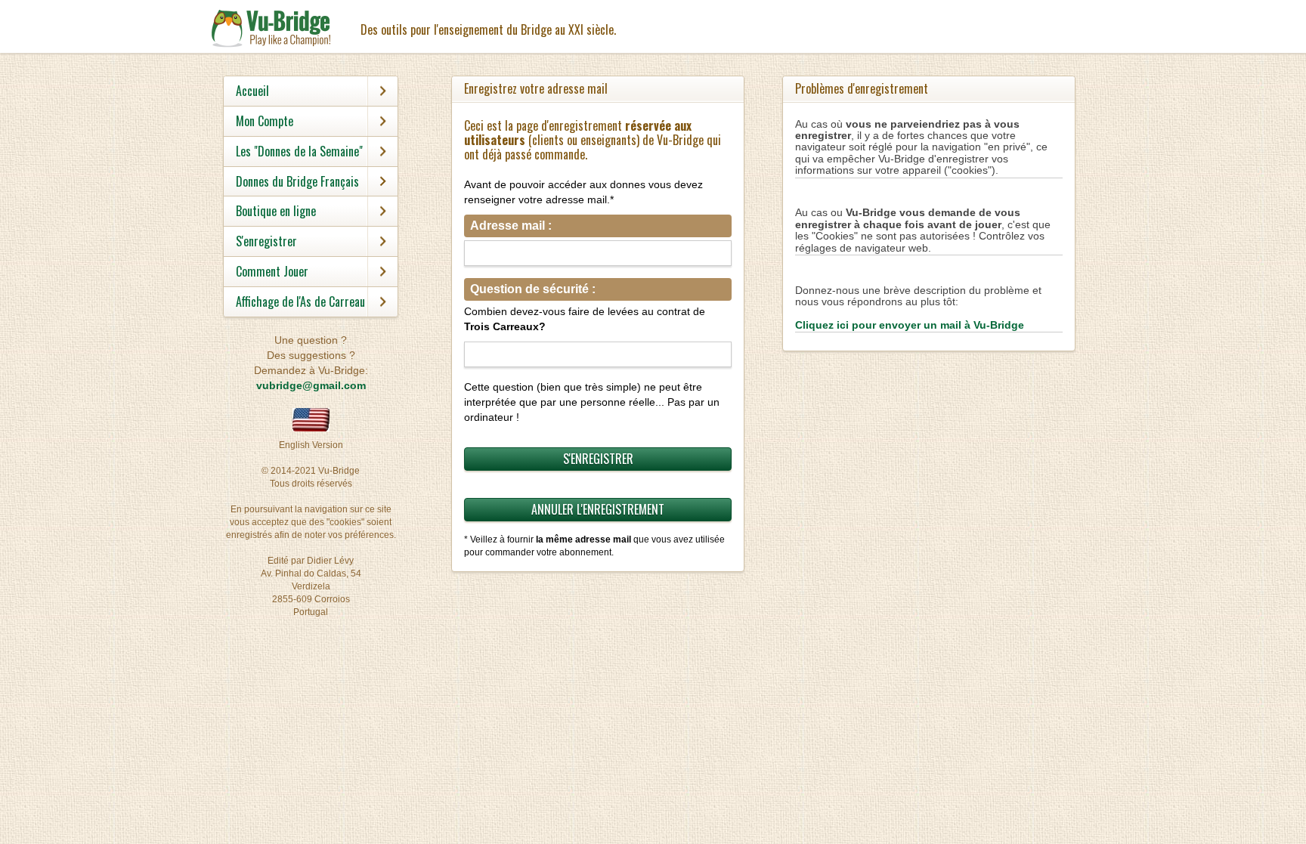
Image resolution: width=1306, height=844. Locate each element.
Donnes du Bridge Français (297, 181)
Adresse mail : (511, 225)
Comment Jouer (272, 271)
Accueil (252, 91)
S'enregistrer (266, 241)
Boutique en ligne (276, 211)
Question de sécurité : (533, 289)
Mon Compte (264, 121)
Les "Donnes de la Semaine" (299, 151)
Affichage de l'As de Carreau (300, 301)
